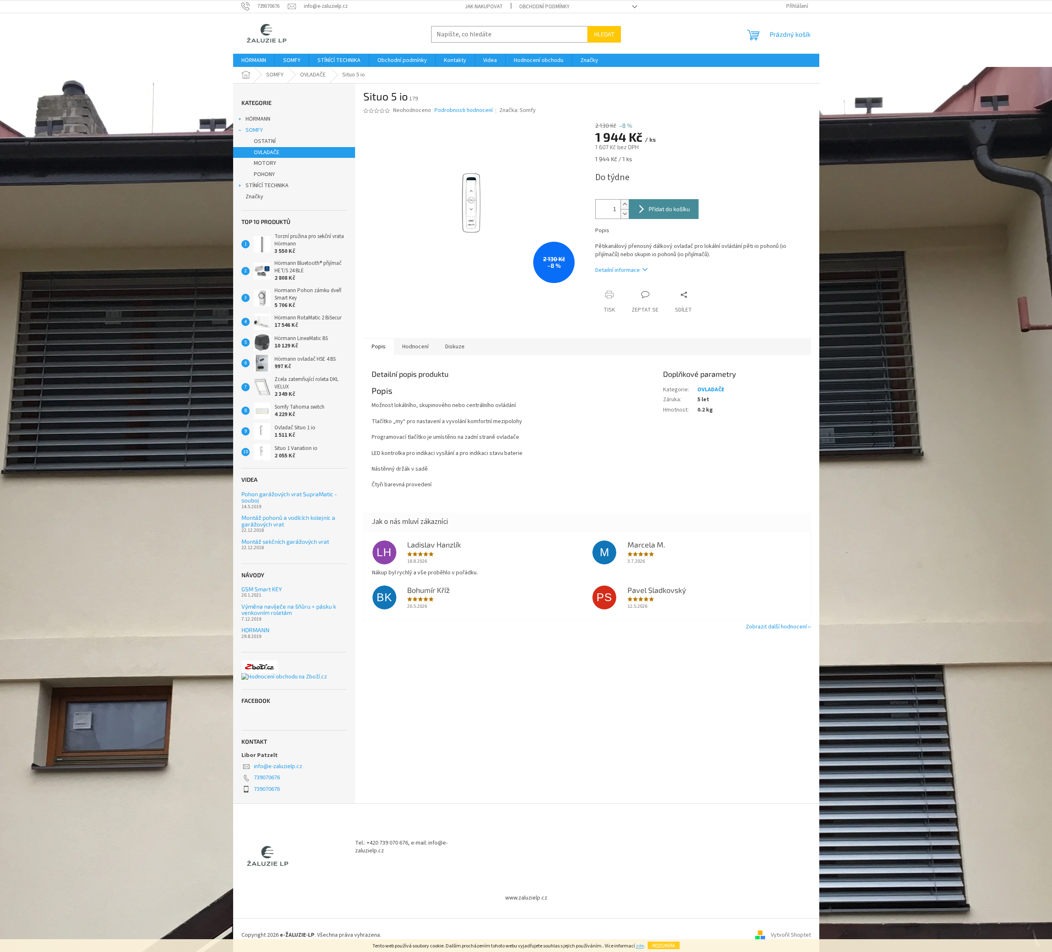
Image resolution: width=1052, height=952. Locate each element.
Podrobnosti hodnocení (463, 110)
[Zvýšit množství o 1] (624, 204)
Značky (254, 197)
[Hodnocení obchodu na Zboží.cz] (284, 677)
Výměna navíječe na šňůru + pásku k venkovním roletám (288, 609)
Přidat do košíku (669, 208)
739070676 (267, 778)
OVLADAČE (266, 152)
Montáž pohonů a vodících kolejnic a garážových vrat (288, 520)
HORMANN (255, 630)
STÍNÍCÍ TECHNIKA (267, 185)
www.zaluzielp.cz (526, 898)
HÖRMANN (258, 119)
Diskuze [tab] (455, 347)
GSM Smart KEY (261, 589)
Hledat (604, 34)
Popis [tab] (379, 347)
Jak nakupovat (484, 6)
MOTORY (265, 163)
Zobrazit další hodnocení (776, 627)
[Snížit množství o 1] (624, 214)
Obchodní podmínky (544, 6)
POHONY (264, 174)
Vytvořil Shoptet (791, 935)
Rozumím (663, 945)
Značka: (517, 110)
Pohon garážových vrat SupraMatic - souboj (289, 497)
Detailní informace (617, 270)
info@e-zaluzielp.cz (278, 766)
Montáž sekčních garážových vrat (285, 541)
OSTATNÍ (265, 141)
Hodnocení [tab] (415, 347)
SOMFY (254, 130)
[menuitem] (253, 60)
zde (640, 946)
